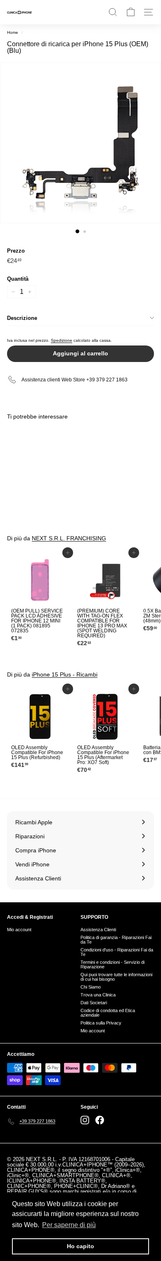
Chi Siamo (90, 986)
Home (12, 32)
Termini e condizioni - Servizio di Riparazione (112, 964)
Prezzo (16, 250)
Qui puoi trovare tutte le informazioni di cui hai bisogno (116, 977)
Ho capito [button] (80, 1246)
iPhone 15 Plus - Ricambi (64, 674)
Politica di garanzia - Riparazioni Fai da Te (116, 939)
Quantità (17, 279)
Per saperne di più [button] (69, 1224)
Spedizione (61, 340)
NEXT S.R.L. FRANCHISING (69, 538)
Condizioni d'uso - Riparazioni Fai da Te (116, 952)
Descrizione (22, 318)
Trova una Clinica (98, 994)
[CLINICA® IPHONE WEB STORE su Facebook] (99, 1120)
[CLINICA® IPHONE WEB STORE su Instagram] (84, 1120)
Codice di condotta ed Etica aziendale (107, 1012)
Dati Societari (93, 1002)
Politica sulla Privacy (100, 1022)
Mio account (19, 929)
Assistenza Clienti (98, 929)
